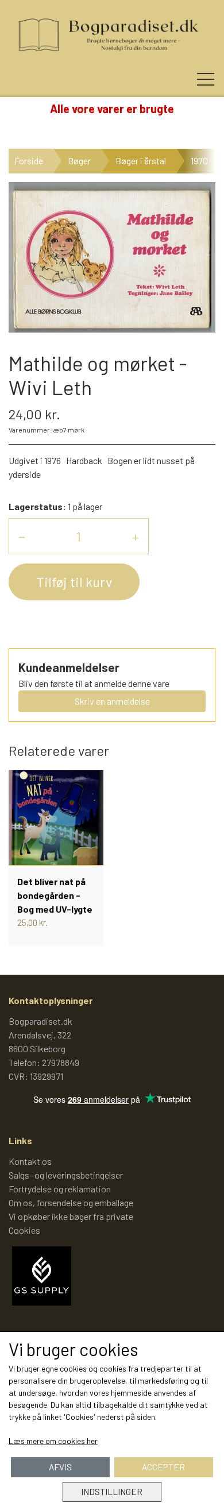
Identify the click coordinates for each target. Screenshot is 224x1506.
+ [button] (135, 536)
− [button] (21, 536)
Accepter (163, 1467)
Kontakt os (30, 1161)
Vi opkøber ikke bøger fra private (71, 1216)
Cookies (24, 1230)
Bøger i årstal (140, 160)
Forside (28, 160)
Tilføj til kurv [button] (74, 581)
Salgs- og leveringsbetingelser (66, 1174)
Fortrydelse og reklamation (60, 1188)
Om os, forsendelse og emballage (71, 1202)
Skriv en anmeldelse (112, 701)
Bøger (79, 160)
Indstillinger (111, 1491)
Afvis (60, 1467)
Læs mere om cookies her (53, 1441)
